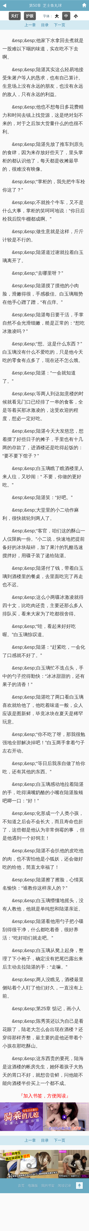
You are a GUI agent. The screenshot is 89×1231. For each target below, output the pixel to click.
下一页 (59, 25)
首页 (21, 1186)
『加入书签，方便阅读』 (45, 1095)
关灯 (15, 16)
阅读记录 (64, 1186)
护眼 (30, 16)
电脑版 (33, 1186)
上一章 (30, 25)
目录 (45, 25)
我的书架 (48, 1186)
